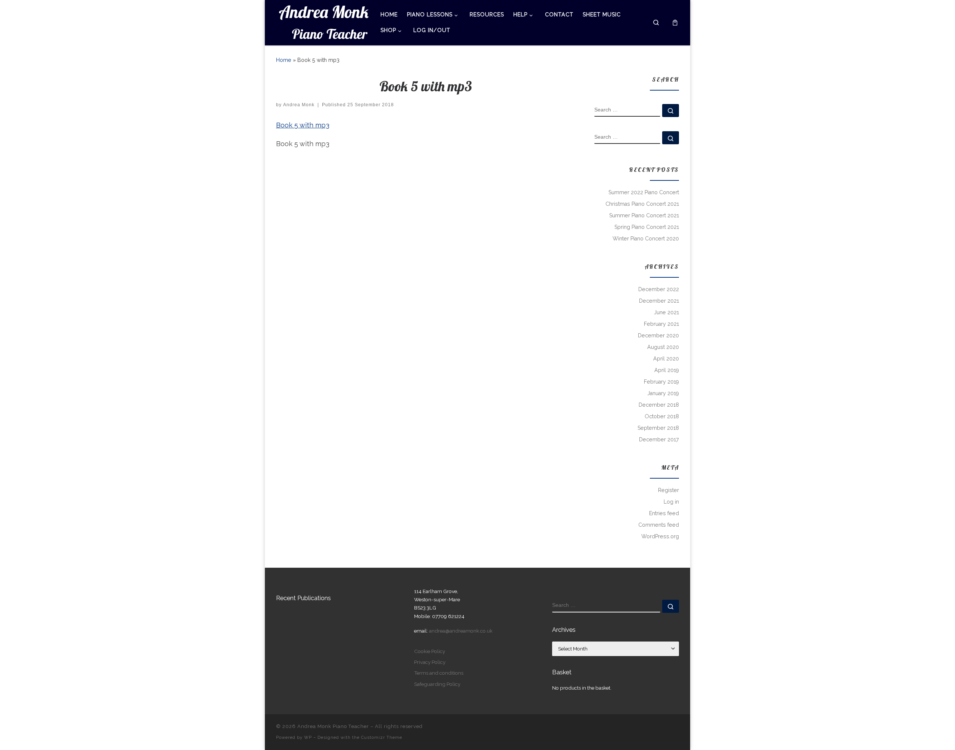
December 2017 (659, 439)
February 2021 (661, 324)
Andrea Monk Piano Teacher (333, 726)
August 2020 (663, 347)
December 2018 (659, 405)
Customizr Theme (381, 737)
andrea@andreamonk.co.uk (460, 631)
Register (668, 490)
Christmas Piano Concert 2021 (642, 204)
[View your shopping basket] (675, 22)
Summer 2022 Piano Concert (643, 192)
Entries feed (664, 513)
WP (308, 737)
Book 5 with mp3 (302, 125)
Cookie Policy (429, 651)
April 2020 (666, 359)
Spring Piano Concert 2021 (646, 227)
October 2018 (662, 416)
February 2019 (661, 382)
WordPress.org (660, 536)
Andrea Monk (298, 104)
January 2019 (663, 393)
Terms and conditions (438, 673)
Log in (671, 502)
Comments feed (658, 525)
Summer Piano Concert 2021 (644, 215)
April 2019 (666, 370)
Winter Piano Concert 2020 (646, 239)
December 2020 (658, 335)
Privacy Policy (429, 662)
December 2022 (658, 289)
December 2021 (659, 301)
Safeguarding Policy (437, 684)
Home (283, 60)
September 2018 (658, 428)
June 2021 (666, 312)
